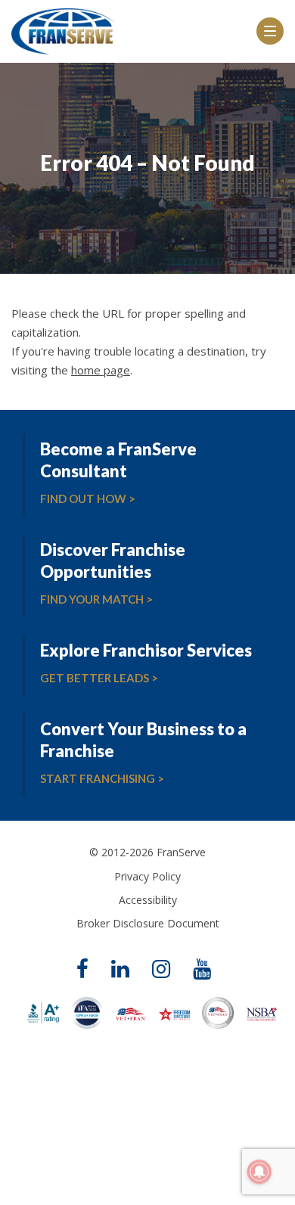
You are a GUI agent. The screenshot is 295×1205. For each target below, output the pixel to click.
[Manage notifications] (259, 1172)
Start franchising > (102, 778)
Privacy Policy (147, 876)
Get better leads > (99, 678)
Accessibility (148, 900)
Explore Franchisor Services (146, 650)
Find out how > (87, 498)
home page (100, 369)
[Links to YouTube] (202, 970)
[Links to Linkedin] (120, 970)
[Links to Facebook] (82, 970)
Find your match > (96, 599)
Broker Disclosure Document (147, 923)
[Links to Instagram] (161, 970)
